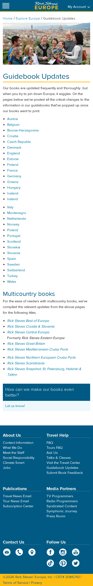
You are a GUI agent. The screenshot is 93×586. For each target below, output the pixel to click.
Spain (11, 258)
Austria (12, 119)
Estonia (13, 159)
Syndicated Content (61, 506)
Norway (13, 224)
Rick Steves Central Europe (28, 332)
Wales (11, 281)
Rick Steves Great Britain (26, 343)
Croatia (12, 136)
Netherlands (16, 218)
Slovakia (13, 247)
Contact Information (18, 442)
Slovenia (13, 253)
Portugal (13, 236)
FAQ (49, 442)
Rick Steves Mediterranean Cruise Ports (37, 349)
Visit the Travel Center (63, 462)
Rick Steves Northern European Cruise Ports (41, 357)
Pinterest (63, 563)
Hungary (14, 187)
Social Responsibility (18, 457)
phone (19, 552)
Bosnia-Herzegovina (23, 130)
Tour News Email (16, 501)
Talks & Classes (58, 457)
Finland (12, 164)
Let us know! (15, 406)
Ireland (12, 199)
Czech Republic (19, 142)
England (13, 153)
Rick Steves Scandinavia (25, 363)
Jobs (6, 468)
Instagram (63, 552)
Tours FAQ (54, 447)
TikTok (50, 563)
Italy (10, 207)
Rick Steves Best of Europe (28, 321)
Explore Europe (28, 18)
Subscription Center (18, 506)
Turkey (12, 276)
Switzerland (16, 270)
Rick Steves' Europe (46, 5)
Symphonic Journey (61, 511)
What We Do (12, 447)
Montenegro (16, 213)
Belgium (13, 124)
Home (8, 18)
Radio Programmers (62, 501)
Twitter (76, 563)
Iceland (12, 193)
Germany (14, 176)
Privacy (36, 583)
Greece (12, 182)
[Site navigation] (6, 5)
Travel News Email (17, 496)
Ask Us (52, 452)
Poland (12, 230)
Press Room (55, 516)
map (32, 552)
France (12, 170)
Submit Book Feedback (64, 473)
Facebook (50, 552)
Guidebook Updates (62, 468)
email (7, 552)
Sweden (13, 264)
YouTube (76, 552)
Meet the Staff (13, 452)
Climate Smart (13, 462)
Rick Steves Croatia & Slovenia (30, 326)
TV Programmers (59, 496)
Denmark (14, 147)
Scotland (14, 241)
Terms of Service (15, 583)
